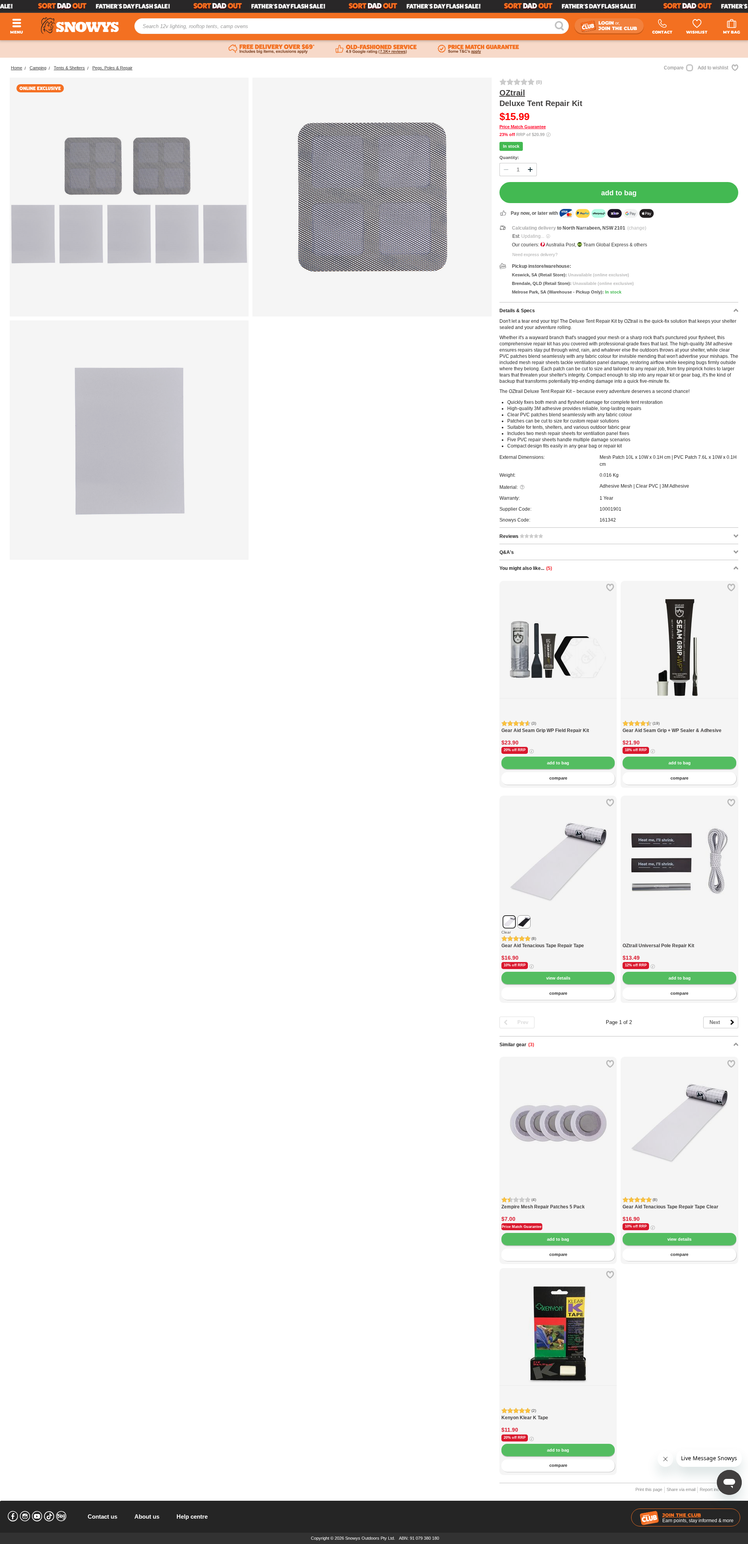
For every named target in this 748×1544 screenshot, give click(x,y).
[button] (511, 653)
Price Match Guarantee (522, 126)
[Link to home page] (79, 25)
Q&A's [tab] (506, 552)
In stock (511, 146)
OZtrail (512, 92)
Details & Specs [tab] (517, 310)
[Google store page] (376, 49)
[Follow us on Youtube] (37, 1516)
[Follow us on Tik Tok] (49, 1516)
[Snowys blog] (61, 1516)
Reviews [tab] (509, 536)
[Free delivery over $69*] (271, 49)
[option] (558, 640)
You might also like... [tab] (525, 568)
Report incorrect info (719, 1489)
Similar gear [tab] (516, 1044)
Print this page (648, 1489)
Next (714, 1022)
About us (146, 1516)
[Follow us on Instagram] (25, 1516)
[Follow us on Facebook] (13, 1516)
